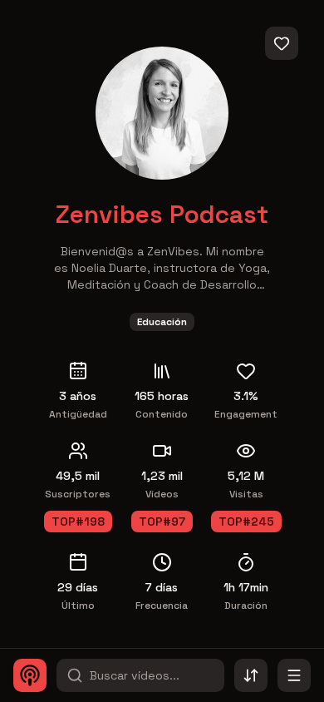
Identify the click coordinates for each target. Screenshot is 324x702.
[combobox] (251, 675)
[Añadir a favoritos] (281, 43)
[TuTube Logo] (30, 675)
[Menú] (294, 675)
